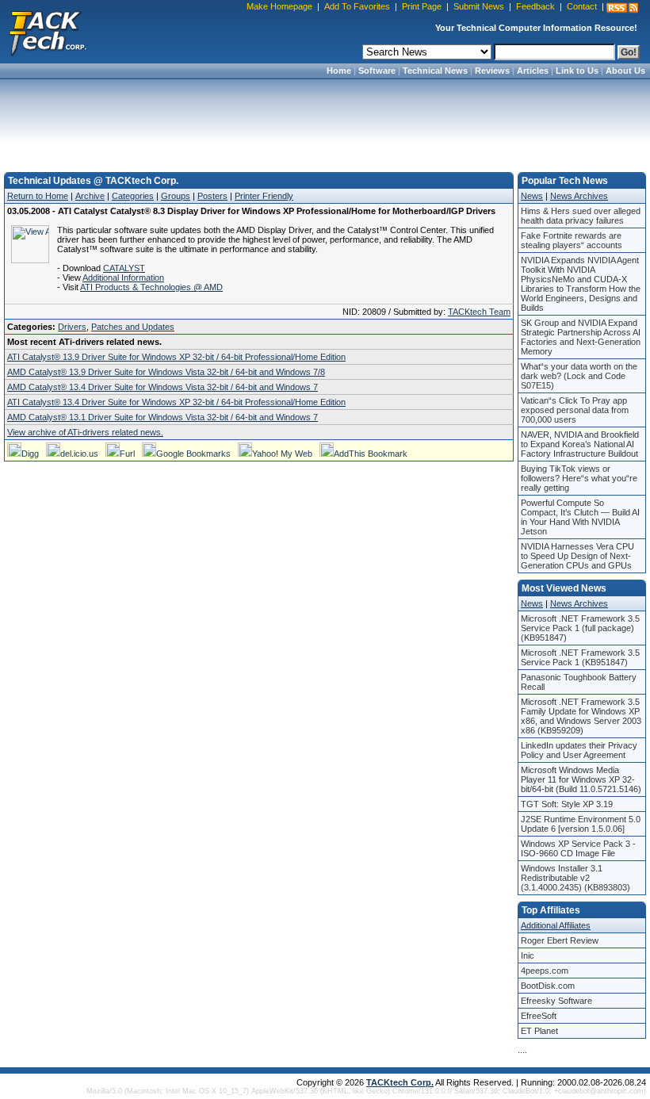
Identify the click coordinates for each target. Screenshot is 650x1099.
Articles (533, 70)
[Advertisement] (325, 120)
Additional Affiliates (556, 925)
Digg (30, 453)
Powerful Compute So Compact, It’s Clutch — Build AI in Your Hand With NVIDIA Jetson (580, 517)
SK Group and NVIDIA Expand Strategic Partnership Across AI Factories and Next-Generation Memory (580, 337)
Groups (175, 196)
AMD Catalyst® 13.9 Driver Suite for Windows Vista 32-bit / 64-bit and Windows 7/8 (166, 372)
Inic (527, 955)
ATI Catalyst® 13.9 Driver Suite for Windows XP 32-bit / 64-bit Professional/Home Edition (176, 357)
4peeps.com (544, 970)
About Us (625, 70)
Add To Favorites (357, 6)
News (532, 196)
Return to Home (37, 196)
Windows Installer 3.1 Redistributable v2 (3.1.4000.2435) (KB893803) (575, 878)
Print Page (422, 6)
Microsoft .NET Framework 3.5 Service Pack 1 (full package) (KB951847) (580, 628)
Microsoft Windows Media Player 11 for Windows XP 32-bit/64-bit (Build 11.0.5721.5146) (581, 779)
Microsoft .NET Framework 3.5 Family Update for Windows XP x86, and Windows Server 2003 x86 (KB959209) (581, 716)
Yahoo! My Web (282, 453)
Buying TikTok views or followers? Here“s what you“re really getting (579, 478)
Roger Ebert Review (559, 940)
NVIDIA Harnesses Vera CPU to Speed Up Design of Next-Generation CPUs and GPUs (577, 556)
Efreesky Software (556, 1000)
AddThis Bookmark (370, 453)
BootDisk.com (548, 985)
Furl (127, 453)
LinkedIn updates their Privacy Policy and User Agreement (579, 750)
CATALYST (124, 268)
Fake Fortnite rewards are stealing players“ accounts (571, 240)
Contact (582, 6)
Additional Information (123, 277)
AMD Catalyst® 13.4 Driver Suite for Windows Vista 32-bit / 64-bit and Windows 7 (162, 387)
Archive (90, 196)
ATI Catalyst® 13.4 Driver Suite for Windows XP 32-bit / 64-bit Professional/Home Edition (176, 402)
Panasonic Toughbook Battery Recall (579, 681)
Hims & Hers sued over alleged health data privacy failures (580, 215)
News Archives (579, 196)
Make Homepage (279, 6)
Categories (133, 196)
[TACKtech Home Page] (47, 31)
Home (339, 70)
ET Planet (539, 1031)
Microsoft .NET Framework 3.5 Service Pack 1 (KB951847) (580, 657)
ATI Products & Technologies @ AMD (151, 287)
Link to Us (577, 70)
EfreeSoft (538, 1015)
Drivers (72, 326)
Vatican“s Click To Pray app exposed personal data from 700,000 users (575, 410)
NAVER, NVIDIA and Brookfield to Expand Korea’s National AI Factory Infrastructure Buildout (580, 444)
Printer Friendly (264, 196)
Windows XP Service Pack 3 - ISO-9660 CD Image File (578, 848)
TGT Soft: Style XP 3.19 (567, 804)
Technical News (435, 70)
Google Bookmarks (193, 453)
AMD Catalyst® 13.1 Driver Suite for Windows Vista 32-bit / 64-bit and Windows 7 (162, 417)
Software (377, 70)
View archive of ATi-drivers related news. (85, 432)
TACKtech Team (479, 311)
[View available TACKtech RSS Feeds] (622, 7)
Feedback (535, 6)
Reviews (492, 70)
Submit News (478, 6)
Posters (212, 196)
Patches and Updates (132, 326)
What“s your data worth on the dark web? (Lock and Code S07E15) (579, 376)
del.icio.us (79, 453)
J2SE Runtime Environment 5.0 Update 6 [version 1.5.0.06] (580, 823)
